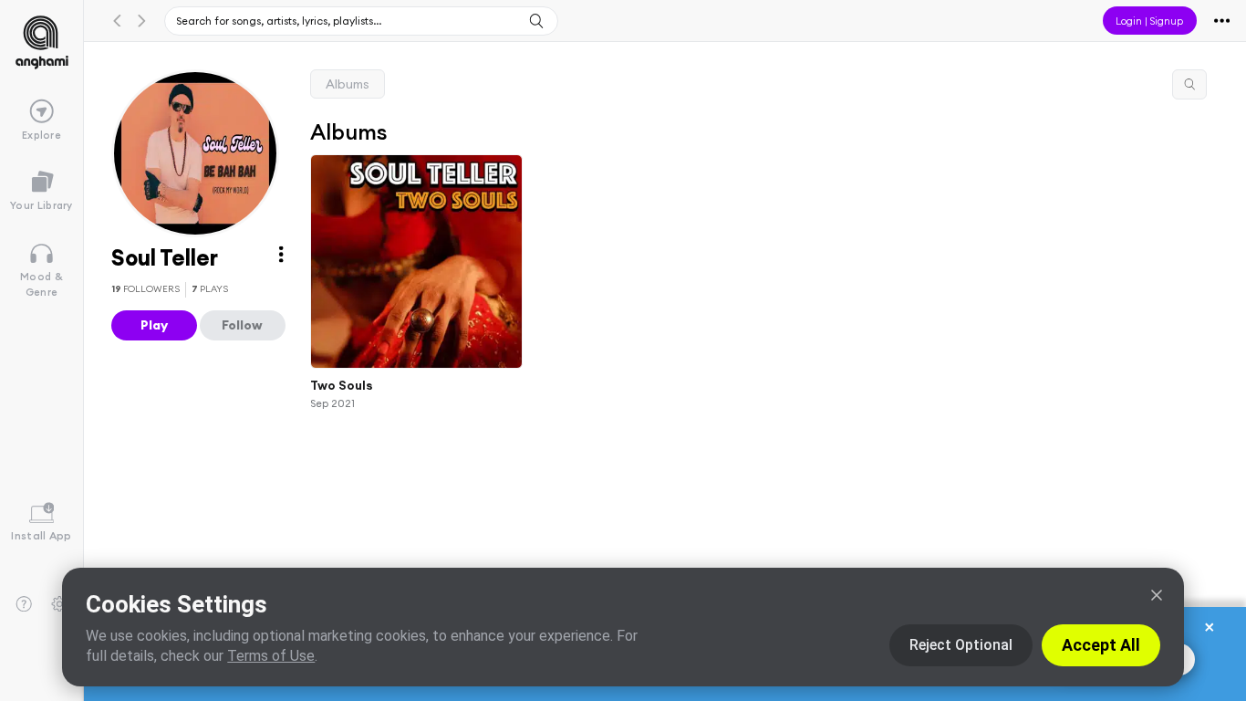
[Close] (1156, 595)
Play (154, 325)
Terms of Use (271, 655)
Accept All (1101, 644)
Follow (242, 325)
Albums (347, 84)
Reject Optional (960, 645)
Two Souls (341, 385)
